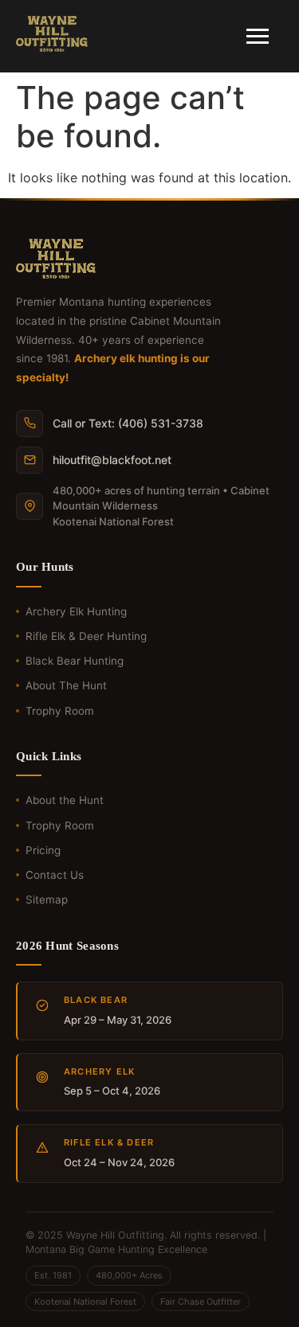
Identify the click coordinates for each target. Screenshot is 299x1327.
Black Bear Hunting (75, 660)
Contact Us (55, 874)
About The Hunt (66, 685)
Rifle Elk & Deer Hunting (86, 636)
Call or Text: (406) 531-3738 (128, 423)
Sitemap (47, 899)
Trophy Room (60, 710)
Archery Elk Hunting (76, 611)
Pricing (43, 850)
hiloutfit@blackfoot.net (112, 459)
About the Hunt (65, 800)
